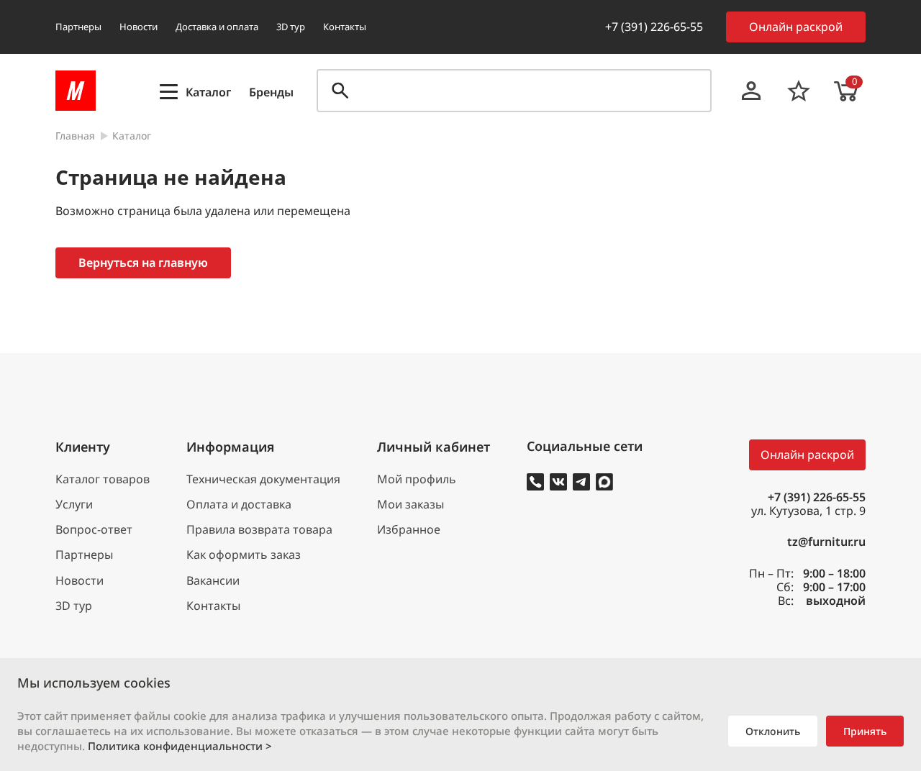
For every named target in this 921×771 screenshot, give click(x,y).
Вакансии (213, 581)
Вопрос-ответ (93, 530)
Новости (138, 26)
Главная (75, 136)
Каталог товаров (102, 479)
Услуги (74, 504)
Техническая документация (263, 479)
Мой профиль (416, 479)
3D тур (290, 26)
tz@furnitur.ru (826, 542)
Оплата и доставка (238, 504)
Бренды (271, 92)
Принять (864, 731)
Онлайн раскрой (796, 27)
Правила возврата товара (259, 530)
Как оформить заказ (243, 555)
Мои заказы (410, 504)
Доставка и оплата (217, 26)
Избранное (408, 530)
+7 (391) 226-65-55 (654, 27)
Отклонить (772, 731)
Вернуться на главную (143, 262)
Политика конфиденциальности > (180, 746)
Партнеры (78, 26)
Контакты (344, 26)
